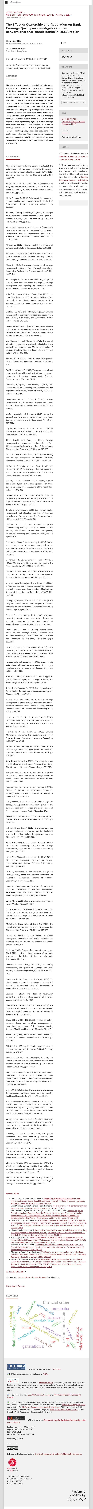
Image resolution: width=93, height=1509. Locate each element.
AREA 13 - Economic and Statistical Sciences (41, 1407)
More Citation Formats (72, 102)
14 (17, 1272)
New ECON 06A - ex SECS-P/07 (64, 1410)
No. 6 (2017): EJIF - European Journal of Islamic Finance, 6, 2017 (38, 15)
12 (11, 1272)
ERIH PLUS (56, 1369)
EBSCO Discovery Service (39, 1395)
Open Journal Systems (15, 1286)
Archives (18, 12)
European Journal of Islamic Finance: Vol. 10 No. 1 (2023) (40, 1208)
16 (22, 1272)
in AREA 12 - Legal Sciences (73, 1405)
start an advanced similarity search (32, 1277)
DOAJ (45, 1374)
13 (14, 1272)
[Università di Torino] (12, 1472)
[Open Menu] (6, 2)
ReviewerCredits (46, 1383)
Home (9, 12)
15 (19, 1272)
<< (7, 1272)
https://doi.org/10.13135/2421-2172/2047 (29, 59)
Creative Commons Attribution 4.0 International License (58, 1454)
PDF (64, 43)
